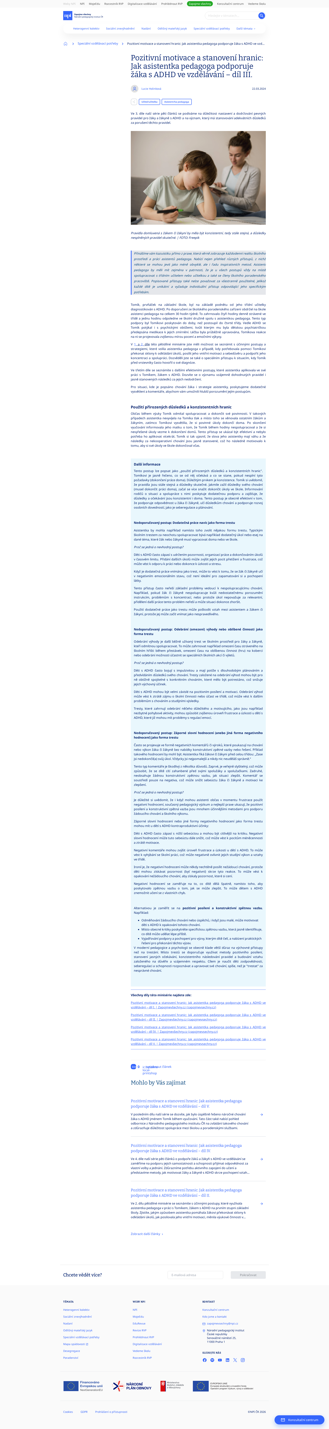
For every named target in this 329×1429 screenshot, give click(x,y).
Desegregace (71, 1351)
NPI (82, 4)
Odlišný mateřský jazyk (172, 28)
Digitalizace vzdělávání (142, 4)
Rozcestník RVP (113, 4)
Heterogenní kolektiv (86, 28)
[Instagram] (242, 1359)
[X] (235, 1359)
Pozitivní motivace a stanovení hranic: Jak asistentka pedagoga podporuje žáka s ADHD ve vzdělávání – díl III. (205, 44)
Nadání (146, 28)
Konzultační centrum (230, 4)
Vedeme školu (257, 4)
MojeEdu (94, 4)
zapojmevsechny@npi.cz (222, 1323)
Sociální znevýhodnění (120, 28)
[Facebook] (204, 1359)
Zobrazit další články (146, 1234)
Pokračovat (248, 1275)
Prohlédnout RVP (172, 4)
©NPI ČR (253, 1412)
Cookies (68, 1412)
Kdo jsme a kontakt (214, 1316)
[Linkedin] (227, 1359)
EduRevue (139, 1323)
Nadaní (68, 1323)
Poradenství (70, 1358)
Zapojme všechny (200, 4)
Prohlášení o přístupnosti (111, 1412)
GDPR (84, 1412)
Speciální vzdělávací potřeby (212, 28)
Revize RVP (139, 1330)
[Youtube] (220, 1359)
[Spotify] (212, 1359)
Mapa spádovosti (74, 1344)
